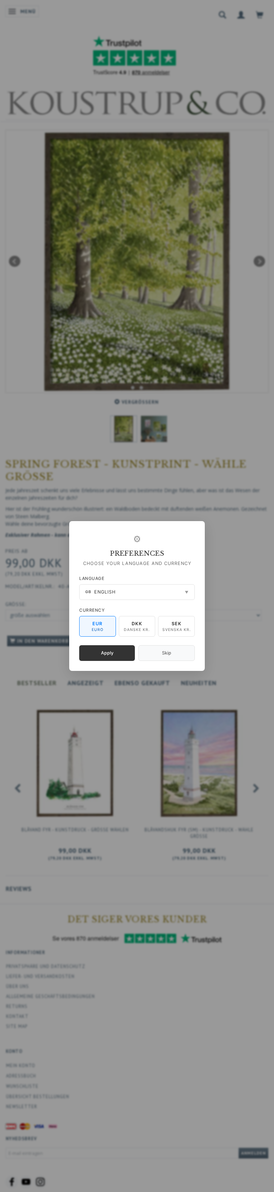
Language (91, 578)
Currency (92, 610)
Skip (166, 653)
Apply (107, 653)
